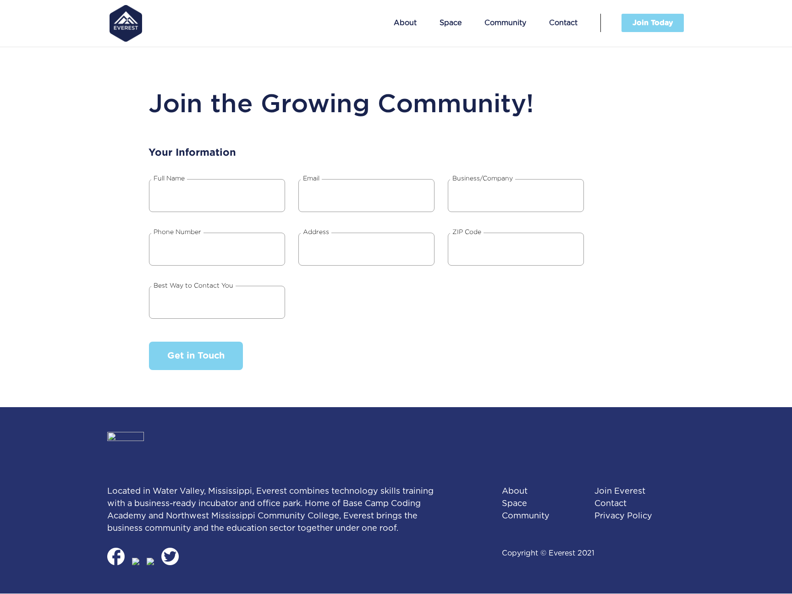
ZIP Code (466, 231)
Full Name (169, 177)
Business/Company (482, 177)
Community (505, 23)
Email (311, 177)
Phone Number (177, 231)
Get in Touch (196, 355)
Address (316, 231)
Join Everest (619, 491)
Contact (563, 23)
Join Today (652, 23)
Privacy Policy (623, 516)
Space (451, 23)
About (405, 23)
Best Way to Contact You (193, 285)
